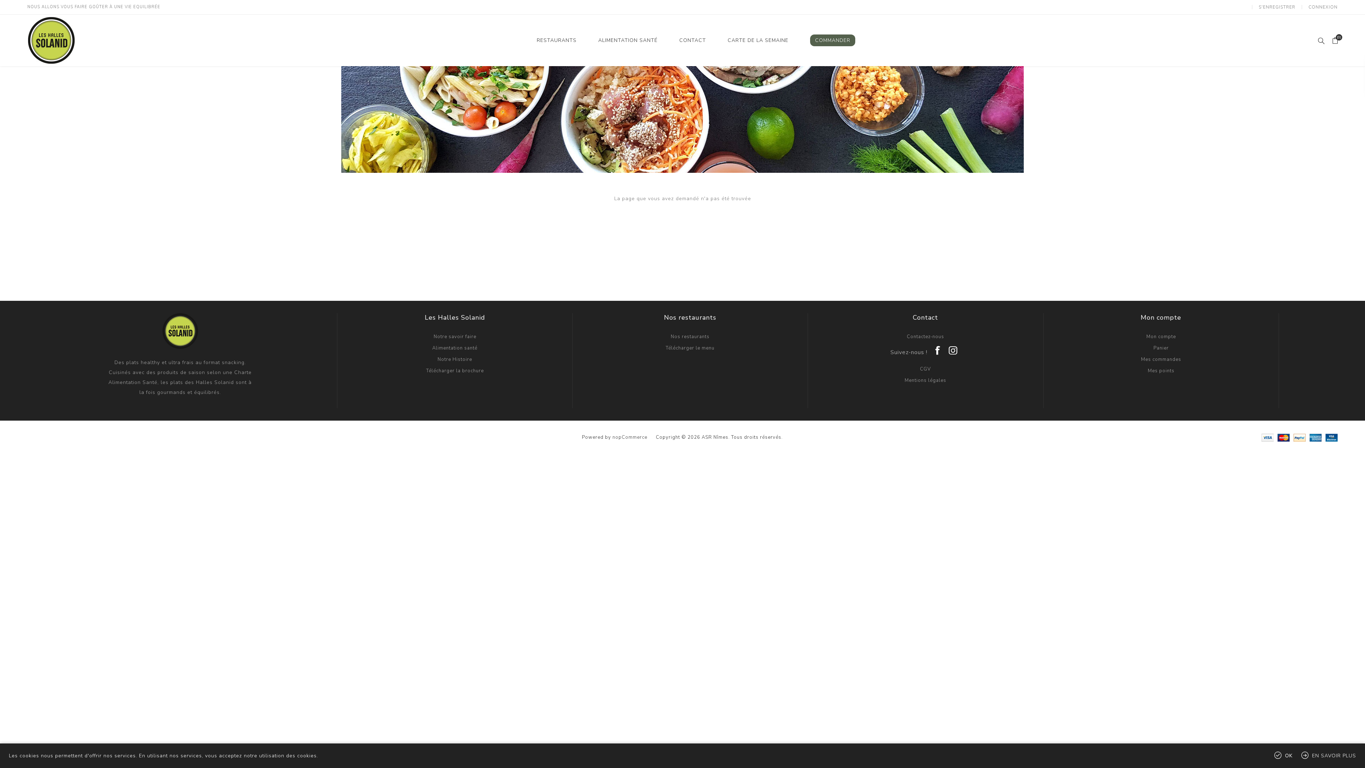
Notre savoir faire (455, 337)
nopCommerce (629, 437)
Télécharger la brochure (455, 371)
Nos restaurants (690, 337)
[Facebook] (938, 348)
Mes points (1161, 371)
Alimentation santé (454, 348)
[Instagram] (953, 348)
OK (1288, 755)
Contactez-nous (925, 337)
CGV (925, 369)
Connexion (1323, 7)
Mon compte (1161, 337)
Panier (1161, 348)
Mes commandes (1161, 359)
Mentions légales (925, 380)
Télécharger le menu (690, 348)
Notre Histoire (455, 359)
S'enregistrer (1277, 7)
